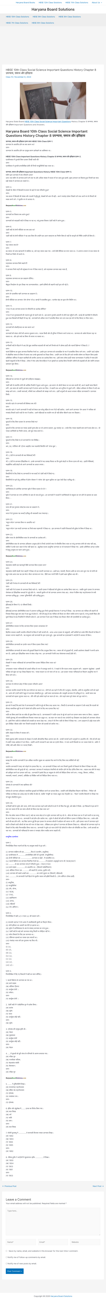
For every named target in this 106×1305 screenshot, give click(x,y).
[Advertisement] (53, 41)
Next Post (98, 1186)
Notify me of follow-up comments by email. (27, 1257)
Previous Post (9, 1186)
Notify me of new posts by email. (22, 1263)
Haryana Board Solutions (53, 9)
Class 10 (9, 77)
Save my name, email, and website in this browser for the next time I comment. (43, 1251)
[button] (101, 2)
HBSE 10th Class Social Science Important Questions (48, 121)
